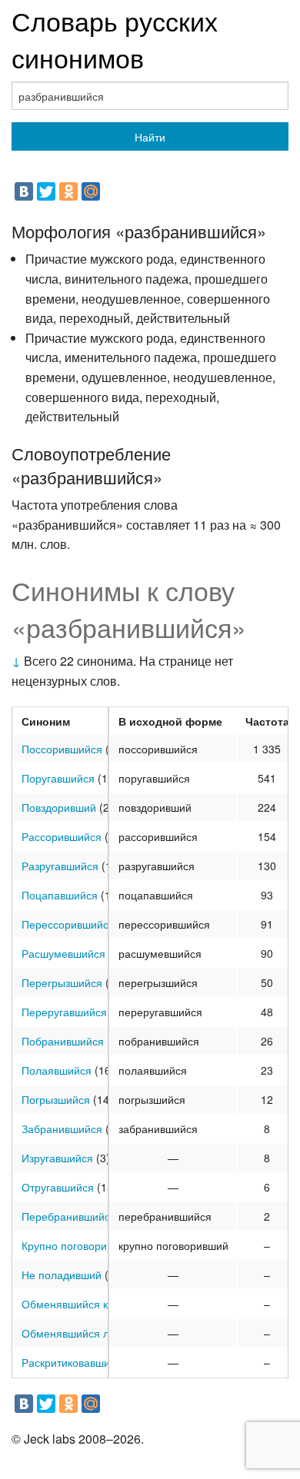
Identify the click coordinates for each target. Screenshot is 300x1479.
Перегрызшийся (62, 982)
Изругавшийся (57, 1157)
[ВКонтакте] (24, 191)
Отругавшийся (58, 1187)
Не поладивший (62, 1274)
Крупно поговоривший (77, 1245)
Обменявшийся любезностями (99, 1333)
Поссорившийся (62, 748)
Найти (150, 137)
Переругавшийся (64, 1011)
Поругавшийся (58, 778)
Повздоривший (59, 807)
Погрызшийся (56, 1099)
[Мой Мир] (91, 191)
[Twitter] (46, 191)
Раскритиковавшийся (75, 1362)
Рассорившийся (62, 836)
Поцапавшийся (60, 894)
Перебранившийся (69, 1216)
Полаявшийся (57, 1070)
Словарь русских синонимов (115, 39)
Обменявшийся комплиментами (103, 1303)
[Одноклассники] (68, 191)
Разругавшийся (60, 865)
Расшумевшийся (63, 953)
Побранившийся (63, 1041)
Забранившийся (62, 1128)
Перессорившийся (68, 924)
